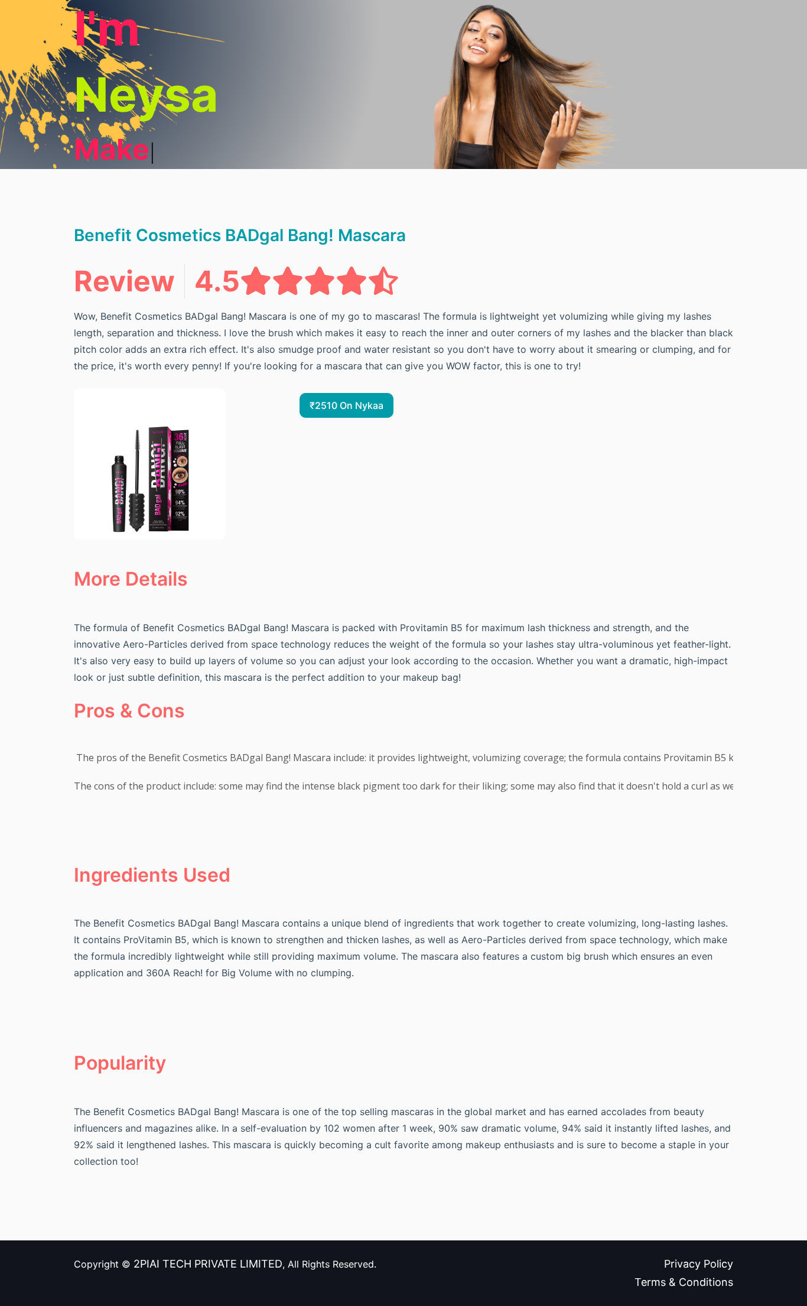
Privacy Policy (698, 1264)
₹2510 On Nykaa (346, 405)
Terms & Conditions (683, 1282)
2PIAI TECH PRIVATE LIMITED (208, 1264)
